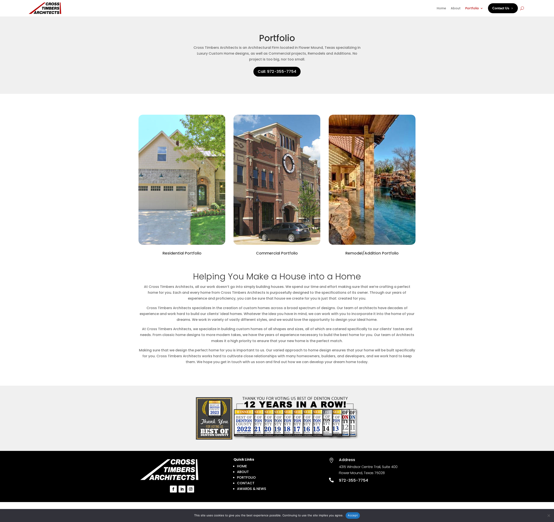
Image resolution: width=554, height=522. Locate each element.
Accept (353, 515)
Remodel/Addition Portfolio (372, 253)
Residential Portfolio (182, 253)
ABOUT (243, 471)
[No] (548, 515)
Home (441, 8)
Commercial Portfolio (277, 253)
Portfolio (472, 8)
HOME (242, 466)
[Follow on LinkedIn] (182, 489)
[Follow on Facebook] (173, 489)
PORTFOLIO (246, 477)
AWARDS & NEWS (251, 488)
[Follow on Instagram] (190, 489)
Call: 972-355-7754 (277, 71)
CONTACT (245, 483)
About (456, 8)
